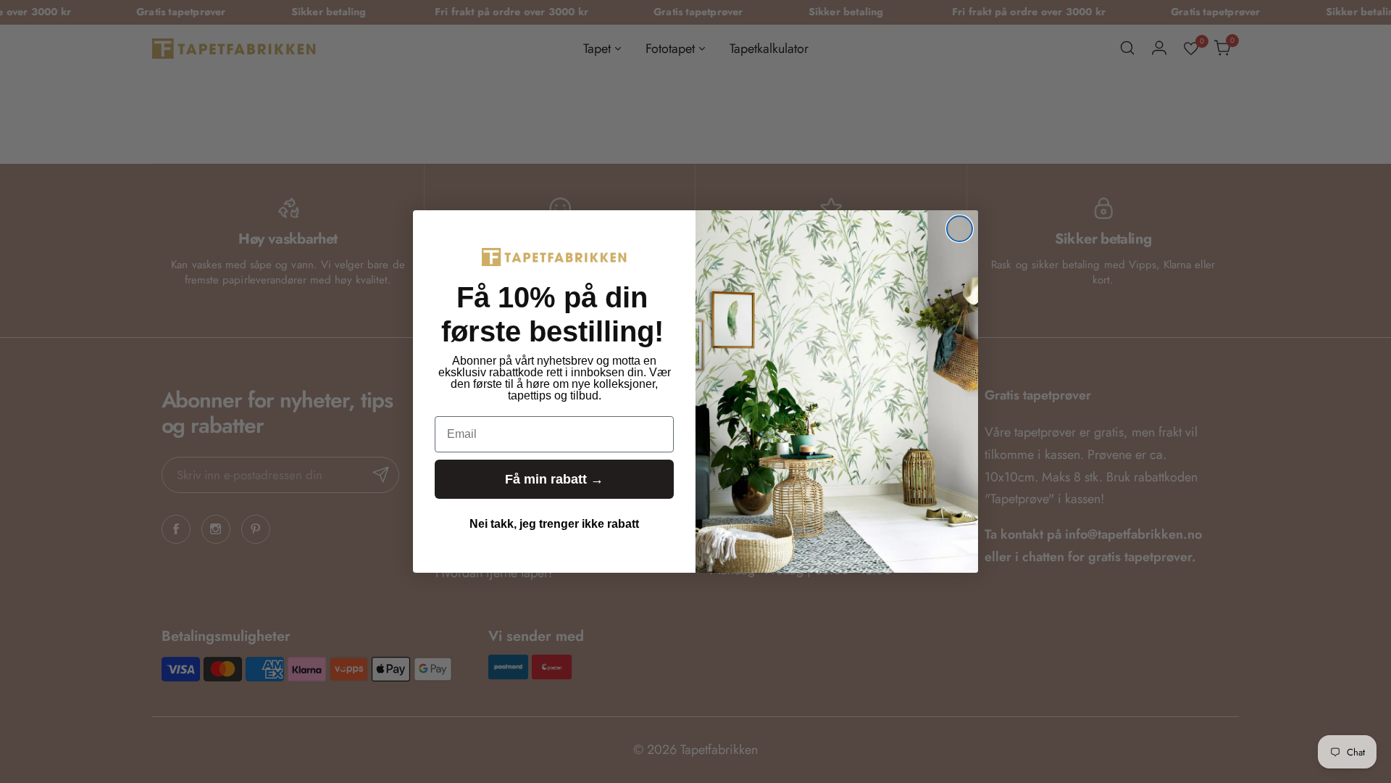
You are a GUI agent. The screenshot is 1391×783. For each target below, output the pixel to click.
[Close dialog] (959, 228)
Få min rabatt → (554, 479)
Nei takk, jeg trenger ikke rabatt (554, 524)
